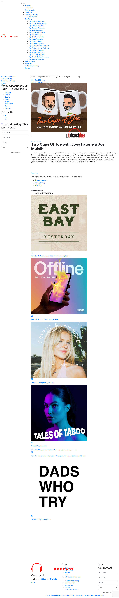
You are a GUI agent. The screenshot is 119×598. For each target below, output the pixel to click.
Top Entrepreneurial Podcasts (39, 46)
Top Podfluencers (31, 17)
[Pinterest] (74, 171)
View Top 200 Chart (38, 80)
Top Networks (30, 10)
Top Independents (31, 14)
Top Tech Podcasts (35, 41)
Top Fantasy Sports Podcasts (39, 48)
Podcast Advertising (32, 66)
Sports (7, 97)
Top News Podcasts (36, 39)
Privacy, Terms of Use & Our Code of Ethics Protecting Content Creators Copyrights (74, 595)
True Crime (9, 104)
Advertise (34, 173)
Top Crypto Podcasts (36, 43)
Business (8, 106)
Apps (66, 575)
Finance (8, 108)
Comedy (8, 92)
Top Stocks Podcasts (36, 59)
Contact (28, 68)
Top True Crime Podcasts (37, 23)
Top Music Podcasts (36, 30)
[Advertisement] (59, 542)
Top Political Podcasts (36, 50)
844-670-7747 (49, 579)
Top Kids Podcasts (35, 35)
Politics (7, 101)
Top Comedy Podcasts (37, 28)
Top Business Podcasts (37, 21)
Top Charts (29, 8)
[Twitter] (74, 169)
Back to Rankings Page (39, 82)
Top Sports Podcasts (36, 37)
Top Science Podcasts (36, 52)
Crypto (7, 95)
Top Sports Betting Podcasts (39, 57)
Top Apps (28, 12)
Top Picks (28, 19)
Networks (68, 572)
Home (67, 568)
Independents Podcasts (73, 577)
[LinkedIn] (74, 167)
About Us (28, 64)
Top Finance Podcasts (36, 26)
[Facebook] (74, 165)
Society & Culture (36, 141)
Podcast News (30, 61)
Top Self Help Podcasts (37, 55)
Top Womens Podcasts (37, 32)
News (7, 99)
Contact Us (69, 585)
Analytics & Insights (71, 589)
